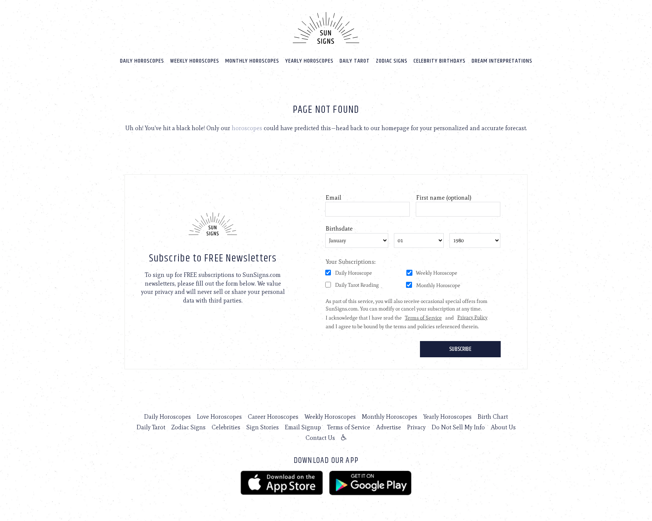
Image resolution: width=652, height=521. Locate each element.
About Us (503, 427)
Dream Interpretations (502, 61)
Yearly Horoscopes (309, 61)
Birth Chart (493, 416)
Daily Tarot (355, 61)
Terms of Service (348, 427)
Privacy (416, 427)
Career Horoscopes (273, 416)
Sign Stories (262, 427)
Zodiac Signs (392, 61)
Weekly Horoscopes (194, 61)
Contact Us (320, 437)
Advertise (388, 427)
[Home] (326, 28)
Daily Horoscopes (142, 61)
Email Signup (303, 427)
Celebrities (226, 427)
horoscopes (247, 128)
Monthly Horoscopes (252, 61)
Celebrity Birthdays (440, 61)
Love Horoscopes (219, 416)
